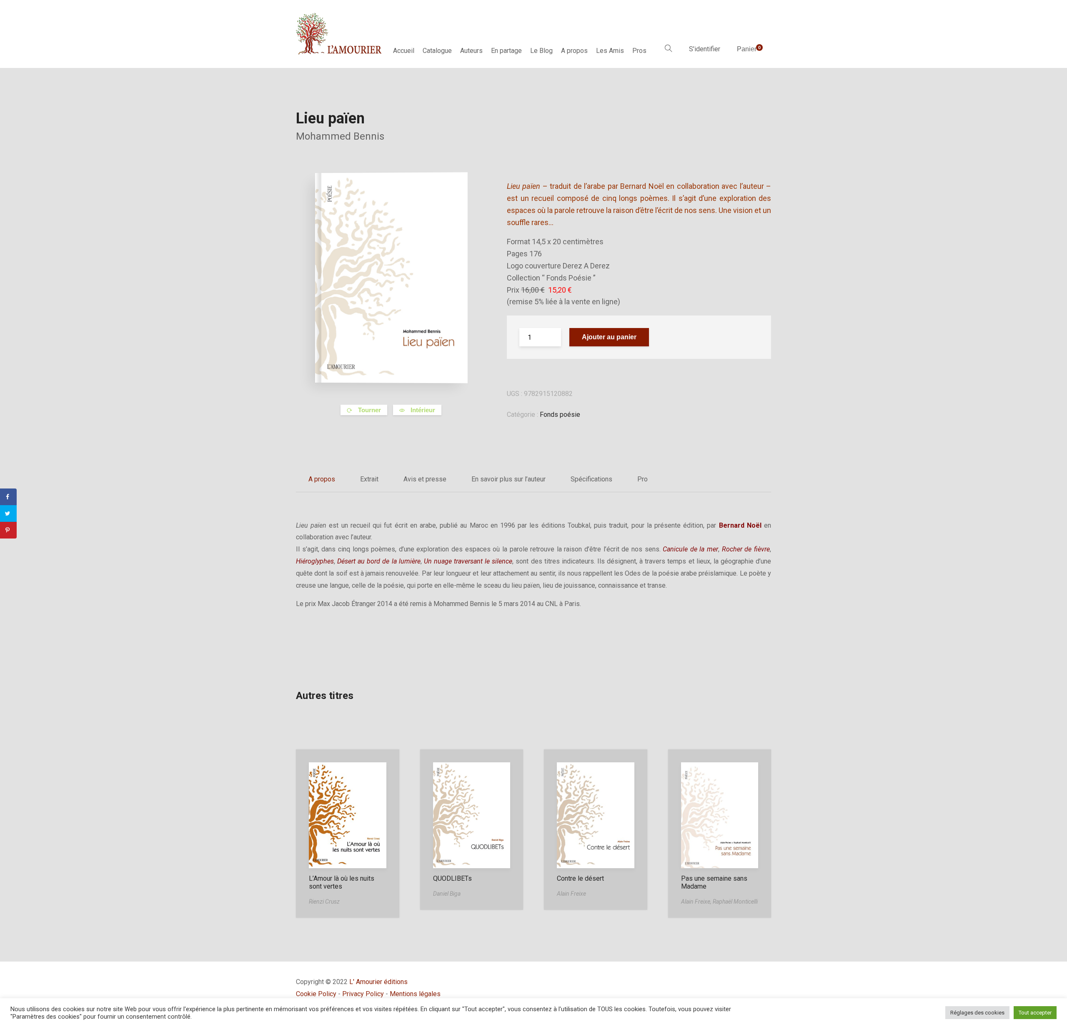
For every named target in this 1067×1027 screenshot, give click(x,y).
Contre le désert (580, 878)
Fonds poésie (560, 414)
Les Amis (610, 51)
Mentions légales (415, 994)
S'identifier (704, 49)
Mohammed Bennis (340, 136)
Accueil (403, 51)
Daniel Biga (447, 893)
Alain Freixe (571, 893)
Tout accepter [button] (1035, 1012)
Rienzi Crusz (324, 901)
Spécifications (591, 479)
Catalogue (437, 51)
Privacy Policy (363, 994)
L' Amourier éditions (378, 982)
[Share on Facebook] (8, 496)
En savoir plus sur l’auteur (508, 479)
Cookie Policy (316, 994)
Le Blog (541, 51)
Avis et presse (424, 479)
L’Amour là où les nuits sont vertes (341, 882)
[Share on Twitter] (8, 513)
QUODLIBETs (452, 878)
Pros (639, 51)
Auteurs (471, 51)
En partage (506, 51)
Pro (642, 479)
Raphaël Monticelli (735, 901)
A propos (574, 51)
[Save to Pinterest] (8, 530)
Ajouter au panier (609, 337)
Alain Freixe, (697, 901)
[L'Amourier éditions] (339, 34)
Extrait (369, 479)
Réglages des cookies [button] (977, 1012)
